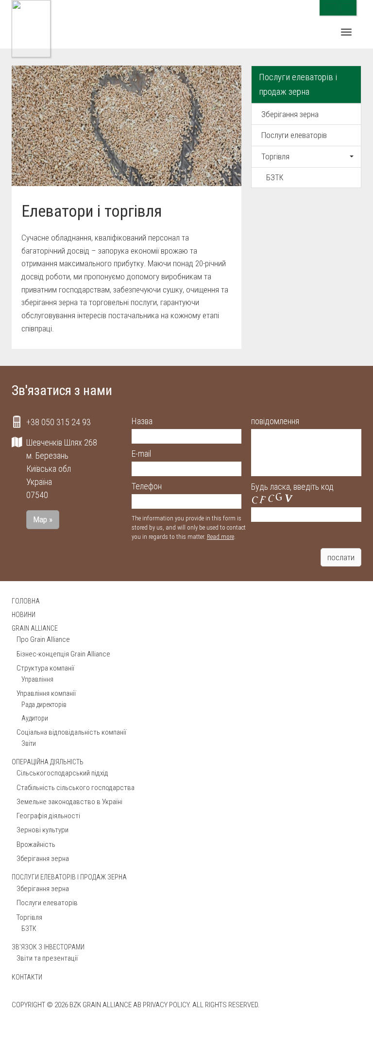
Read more (220, 536)
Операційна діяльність (48, 762)
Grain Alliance (35, 628)
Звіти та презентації (47, 958)
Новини (23, 615)
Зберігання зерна (290, 114)
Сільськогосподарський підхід (62, 773)
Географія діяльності (48, 815)
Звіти (28, 743)
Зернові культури (42, 830)
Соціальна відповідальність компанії (71, 732)
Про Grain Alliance (43, 639)
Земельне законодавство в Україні (69, 801)
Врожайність (36, 844)
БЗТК (275, 177)
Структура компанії (45, 668)
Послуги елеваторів (294, 135)
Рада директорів (44, 704)
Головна (26, 601)
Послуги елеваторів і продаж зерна (298, 84)
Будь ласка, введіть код (292, 487)
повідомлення (275, 421)
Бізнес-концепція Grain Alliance (63, 654)
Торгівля (275, 156)
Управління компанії (46, 693)
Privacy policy (166, 1004)
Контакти (27, 977)
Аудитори (34, 718)
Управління (37, 679)
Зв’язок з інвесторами (48, 947)
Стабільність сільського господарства (76, 787)
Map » (42, 519)
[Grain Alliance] (31, 28)
